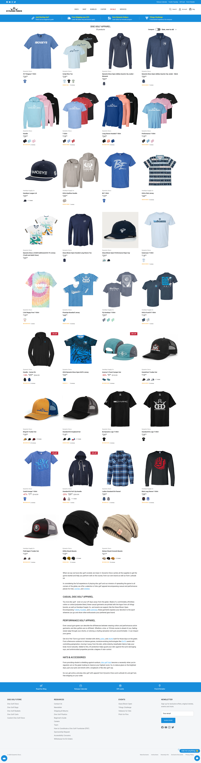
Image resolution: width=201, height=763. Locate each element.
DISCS (77, 9)
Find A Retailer (190, 2)
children (87, 589)
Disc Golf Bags (12, 707)
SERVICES (123, 9)
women (77, 589)
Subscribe (168, 720)
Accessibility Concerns (62, 735)
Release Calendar (162, 2)
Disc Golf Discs (13, 704)
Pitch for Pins (123, 714)
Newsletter (58, 707)
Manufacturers (144, 754)
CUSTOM (103, 9)
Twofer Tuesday (173, 2)
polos (102, 639)
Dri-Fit (124, 641)
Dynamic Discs (16, 754)
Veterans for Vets (125, 711)
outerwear (93, 610)
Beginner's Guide (60, 718)
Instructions (154, 754)
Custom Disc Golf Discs (16, 718)
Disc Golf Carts (12, 714)
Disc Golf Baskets (13, 711)
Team (56, 725)
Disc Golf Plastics (60, 714)
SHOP (84, 9)
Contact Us (58, 704)
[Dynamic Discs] (14, 9)
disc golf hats (106, 662)
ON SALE (113, 9)
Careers (57, 721)
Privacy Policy (190, 754)
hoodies (83, 610)
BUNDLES (93, 9)
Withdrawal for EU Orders (63, 739)
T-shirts (77, 610)
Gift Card (182, 2)
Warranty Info (165, 754)
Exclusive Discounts (177, 754)
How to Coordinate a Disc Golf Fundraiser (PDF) (71, 728)
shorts (110, 639)
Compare (151, 29)
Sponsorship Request (62, 732)
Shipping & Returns (61, 711)
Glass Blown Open (125, 704)
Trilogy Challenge (125, 707)
